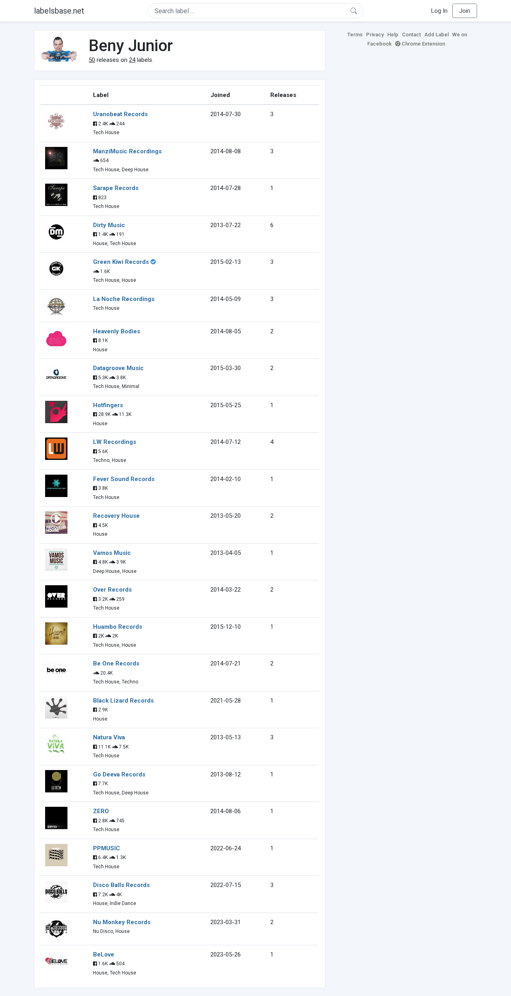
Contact (411, 35)
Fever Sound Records (123, 479)
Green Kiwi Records (121, 261)
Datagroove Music (118, 368)
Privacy (375, 35)
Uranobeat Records (120, 114)
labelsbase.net (59, 11)
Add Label (436, 35)
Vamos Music (112, 552)
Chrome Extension (422, 44)
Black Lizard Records (123, 700)
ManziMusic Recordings (127, 151)
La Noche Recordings (123, 299)
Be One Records (116, 663)
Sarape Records (116, 188)
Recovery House (116, 515)
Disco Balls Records (121, 885)
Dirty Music (109, 225)
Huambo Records (117, 626)
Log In (439, 10)
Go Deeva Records (119, 774)
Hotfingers (108, 405)
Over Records (112, 589)
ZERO (101, 811)
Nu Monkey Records (122, 922)
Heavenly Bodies (116, 331)
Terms (354, 35)
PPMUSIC (106, 848)
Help (392, 35)
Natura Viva (109, 737)
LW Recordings (114, 442)
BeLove (103, 954)
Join (464, 10)
